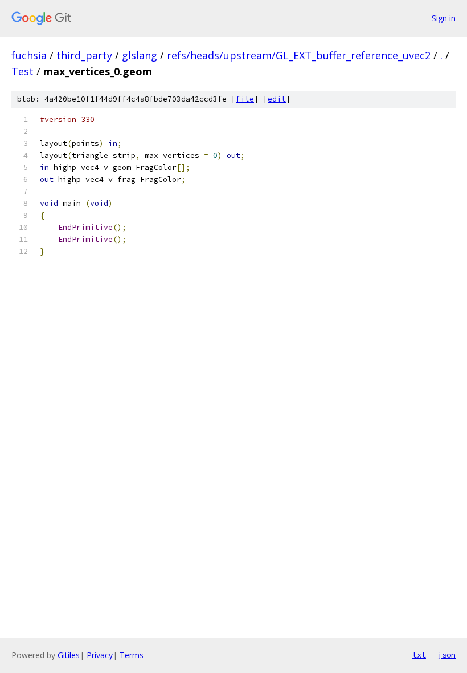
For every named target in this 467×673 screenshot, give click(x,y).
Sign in (444, 18)
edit (277, 99)
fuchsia (29, 55)
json (446, 655)
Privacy (100, 655)
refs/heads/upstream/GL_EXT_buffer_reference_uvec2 (299, 55)
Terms (132, 655)
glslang (139, 55)
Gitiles (69, 655)
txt (419, 655)
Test (22, 71)
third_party (84, 55)
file (245, 99)
